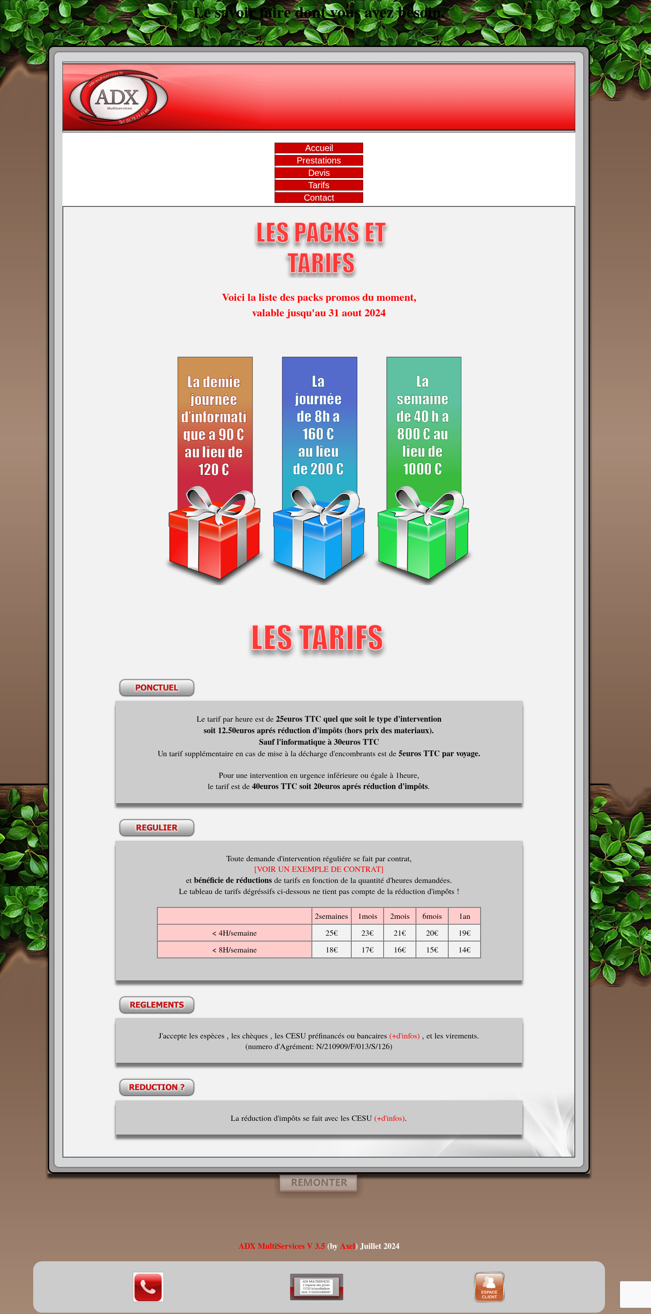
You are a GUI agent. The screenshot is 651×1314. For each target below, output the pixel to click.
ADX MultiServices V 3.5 (282, 1246)
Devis (319, 173)
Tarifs (318, 185)
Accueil (319, 148)
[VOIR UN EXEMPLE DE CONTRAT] (319, 868)
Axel (347, 1246)
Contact (319, 197)
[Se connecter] (489, 1299)
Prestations (319, 160)
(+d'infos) (404, 1035)
